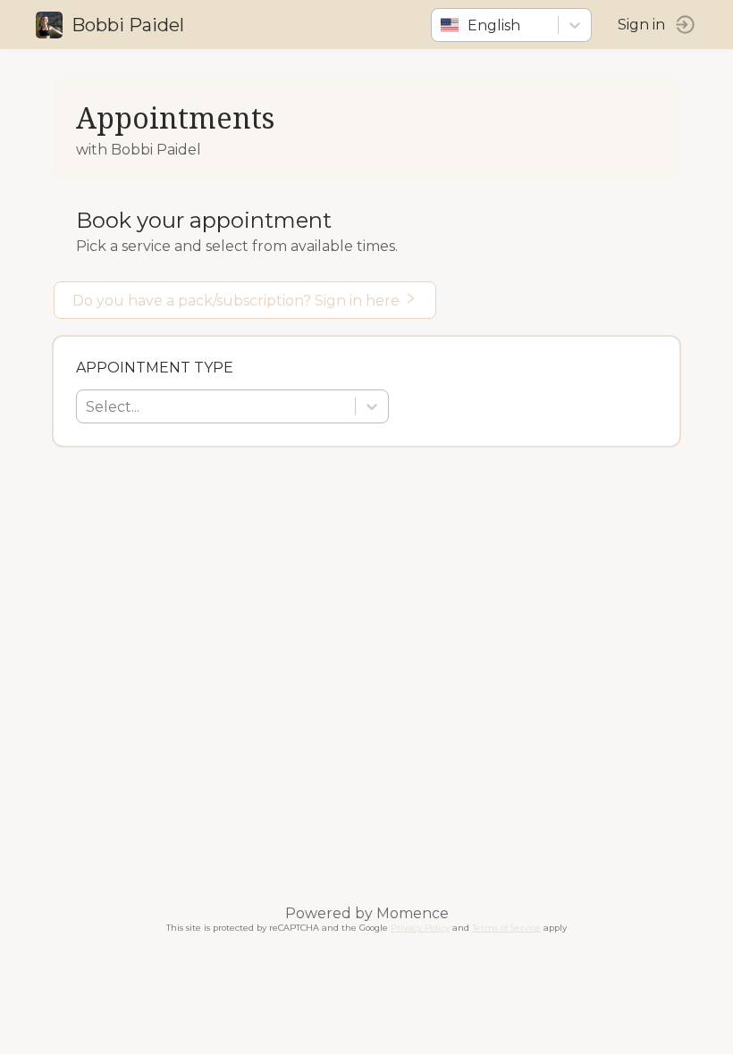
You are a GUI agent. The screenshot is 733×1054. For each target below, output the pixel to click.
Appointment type (154, 367)
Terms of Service (506, 928)
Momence (412, 913)
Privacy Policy (420, 928)
